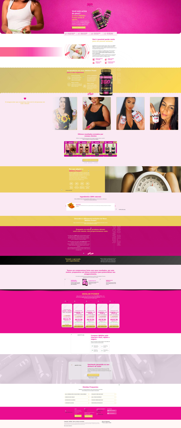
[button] (77, 51)
